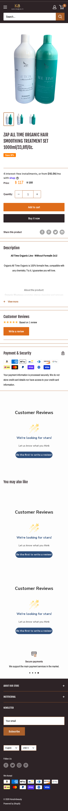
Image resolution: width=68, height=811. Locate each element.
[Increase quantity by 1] (37, 194)
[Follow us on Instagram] (19, 765)
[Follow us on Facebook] (5, 765)
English (8, 747)
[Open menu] (5, 7)
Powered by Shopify (11, 803)
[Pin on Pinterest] (48, 232)
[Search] (60, 16)
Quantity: (8, 194)
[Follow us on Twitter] (12, 765)
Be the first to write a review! (34, 454)
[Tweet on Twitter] (55, 232)
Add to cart (34, 207)
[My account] (54, 7)
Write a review (16, 331)
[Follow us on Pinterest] (25, 765)
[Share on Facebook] (42, 232)
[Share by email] (62, 232)
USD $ (26, 747)
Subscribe (14, 731)
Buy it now (34, 218)
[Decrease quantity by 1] (18, 194)
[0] (61, 7)
